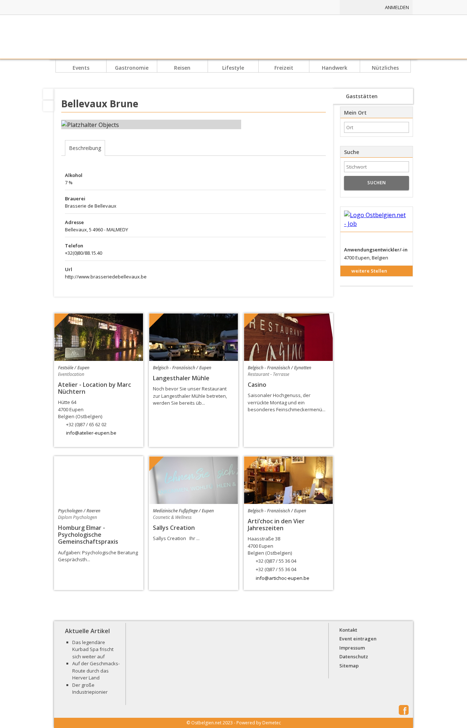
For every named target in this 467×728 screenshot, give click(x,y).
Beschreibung (85, 148)
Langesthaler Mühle (181, 378)
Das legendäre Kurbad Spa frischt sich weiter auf (92, 649)
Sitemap (349, 665)
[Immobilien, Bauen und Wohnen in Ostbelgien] (280, 7)
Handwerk (334, 67)
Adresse (74, 222)
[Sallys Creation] (193, 480)
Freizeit (283, 67)
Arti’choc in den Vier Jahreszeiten (276, 524)
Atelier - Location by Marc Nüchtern (94, 388)
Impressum (352, 647)
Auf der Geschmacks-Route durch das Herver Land (96, 670)
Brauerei (75, 198)
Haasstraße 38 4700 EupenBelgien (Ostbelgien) (272, 554)
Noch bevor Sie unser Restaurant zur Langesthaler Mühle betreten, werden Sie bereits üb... (190, 395)
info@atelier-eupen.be (91, 433)
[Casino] (288, 337)
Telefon (74, 245)
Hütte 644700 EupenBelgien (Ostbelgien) (82, 413)
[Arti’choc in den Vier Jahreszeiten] (288, 480)
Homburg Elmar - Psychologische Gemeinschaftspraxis (88, 535)
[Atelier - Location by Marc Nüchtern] (98, 337)
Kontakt (348, 630)
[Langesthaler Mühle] (193, 337)
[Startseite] (233, 37)
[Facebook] (48, 105)
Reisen (182, 67)
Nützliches (385, 67)
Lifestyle (233, 67)
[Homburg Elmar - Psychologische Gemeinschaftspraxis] (98, 480)
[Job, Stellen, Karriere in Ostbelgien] (318, 7)
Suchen (376, 183)
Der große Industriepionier (90, 689)
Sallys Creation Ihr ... (176, 538)
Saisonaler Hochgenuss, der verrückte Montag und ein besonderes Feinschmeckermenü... (286, 402)
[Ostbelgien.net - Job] (376, 219)
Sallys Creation (174, 528)
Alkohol (73, 175)
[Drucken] (48, 94)
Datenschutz (353, 656)
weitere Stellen (369, 270)
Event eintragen (358, 638)
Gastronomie (131, 67)
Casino (257, 385)
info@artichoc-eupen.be (282, 578)
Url (68, 269)
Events (81, 67)
